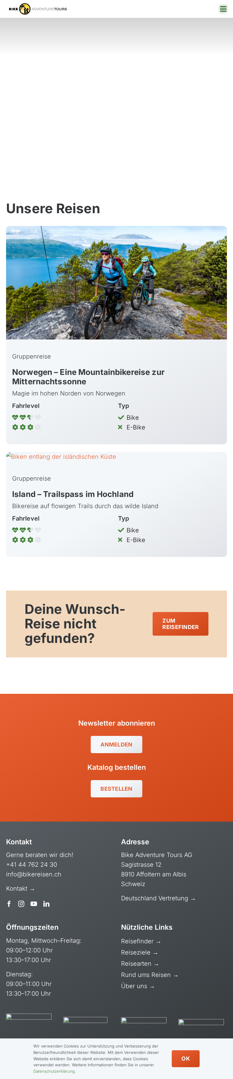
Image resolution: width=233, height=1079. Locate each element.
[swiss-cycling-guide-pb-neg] (29, 1016)
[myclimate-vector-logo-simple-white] (144, 1020)
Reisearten (137, 963)
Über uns (135, 986)
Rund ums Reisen (147, 974)
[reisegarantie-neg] (85, 1020)
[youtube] (33, 904)
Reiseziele (136, 952)
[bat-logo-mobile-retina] (38, 6)
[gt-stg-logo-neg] (201, 1022)
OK (185, 1058)
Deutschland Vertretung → (158, 898)
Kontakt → (21, 888)
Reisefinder (138, 941)
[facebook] (9, 904)
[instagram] (21, 904)
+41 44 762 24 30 (31, 864)
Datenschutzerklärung (54, 1071)
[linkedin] (46, 904)
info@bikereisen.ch (33, 874)
